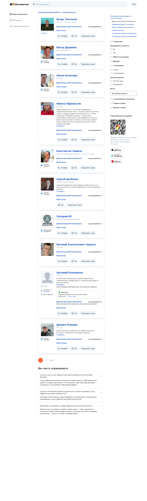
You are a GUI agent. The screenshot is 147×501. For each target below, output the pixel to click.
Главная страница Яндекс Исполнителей (19, 4)
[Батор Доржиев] (47, 52)
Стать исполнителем (20, 26)
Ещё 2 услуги (61, 343)
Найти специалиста (20, 14)
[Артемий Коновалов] (47, 277)
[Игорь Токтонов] (47, 24)
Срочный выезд (118, 30)
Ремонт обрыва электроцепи (122, 27)
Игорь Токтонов (66, 19)
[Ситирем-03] (47, 221)
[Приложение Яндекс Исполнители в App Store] (116, 150)
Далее (52, 360)
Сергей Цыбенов (67, 179)
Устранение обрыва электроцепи (124, 33)
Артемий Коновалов (69, 272)
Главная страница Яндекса (11, 4)
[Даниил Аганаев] (47, 329)
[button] (62, 36)
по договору (47, 290)
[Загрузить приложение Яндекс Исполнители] (123, 127)
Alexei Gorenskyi (66, 75)
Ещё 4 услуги (61, 87)
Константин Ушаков (69, 151)
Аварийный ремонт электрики (123, 24)
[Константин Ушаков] (47, 156)
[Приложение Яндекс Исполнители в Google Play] (116, 155)
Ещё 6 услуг (61, 58)
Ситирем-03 (63, 216)
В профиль (60, 126)
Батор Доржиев (66, 47)
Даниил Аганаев (66, 324)
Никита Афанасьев (68, 103)
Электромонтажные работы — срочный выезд (121, 17)
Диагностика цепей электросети (69, 26)
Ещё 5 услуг (61, 162)
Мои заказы (17, 20)
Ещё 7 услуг (61, 30)
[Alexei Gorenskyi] (47, 80)
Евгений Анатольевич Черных (76, 244)
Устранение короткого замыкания (124, 36)
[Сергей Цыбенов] (47, 184)
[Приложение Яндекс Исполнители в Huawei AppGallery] (116, 161)
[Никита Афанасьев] (47, 108)
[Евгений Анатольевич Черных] (47, 249)
